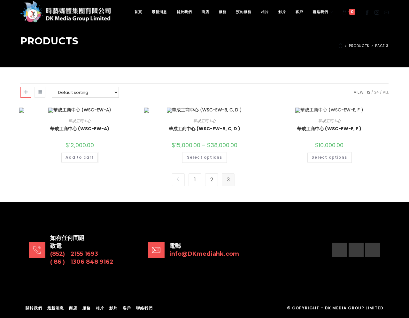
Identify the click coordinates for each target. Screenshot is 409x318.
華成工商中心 (79, 121)
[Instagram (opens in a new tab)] (377, 12)
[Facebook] (339, 250)
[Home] (340, 45)
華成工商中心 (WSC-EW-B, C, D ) (204, 128)
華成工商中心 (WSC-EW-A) (79, 128)
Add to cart (80, 157)
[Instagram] (356, 250)
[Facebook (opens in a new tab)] (367, 12)
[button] (365, 91)
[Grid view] (25, 92)
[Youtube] (372, 250)
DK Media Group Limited (354, 308)
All (386, 92)
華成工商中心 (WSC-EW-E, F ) (329, 128)
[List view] (40, 92)
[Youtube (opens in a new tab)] (386, 12)
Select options (204, 157)
